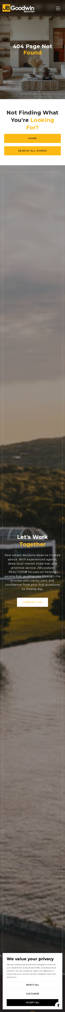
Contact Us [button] (32, 602)
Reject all (32, 985)
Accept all (32, 1002)
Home (32, 138)
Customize (32, 994)
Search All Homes (32, 150)
